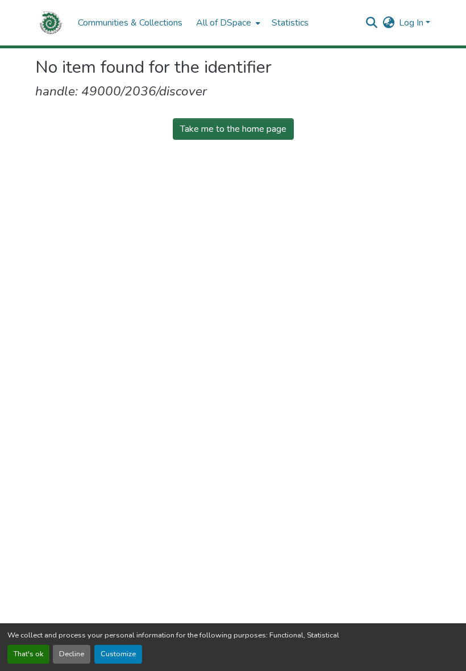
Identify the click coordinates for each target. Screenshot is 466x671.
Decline (71, 654)
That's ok (28, 654)
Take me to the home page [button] (233, 129)
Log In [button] (412, 22)
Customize (118, 654)
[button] (50, 22)
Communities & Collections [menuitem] (130, 22)
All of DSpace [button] (223, 22)
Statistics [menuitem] (290, 22)
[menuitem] (227, 22)
